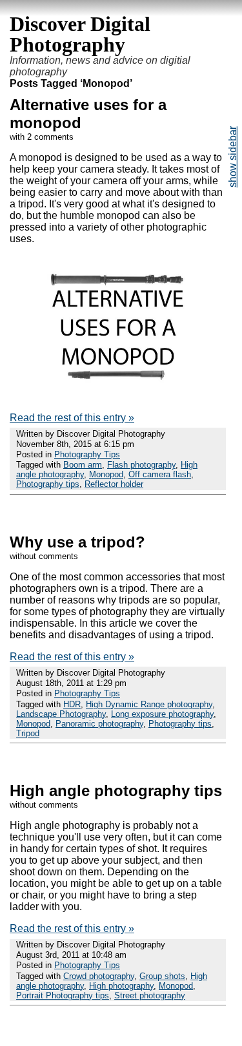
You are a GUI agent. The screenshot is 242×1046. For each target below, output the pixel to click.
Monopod (106, 474)
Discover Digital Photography (80, 34)
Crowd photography (98, 976)
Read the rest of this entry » (72, 417)
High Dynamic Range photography (149, 704)
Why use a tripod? (77, 542)
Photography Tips (87, 454)
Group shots (162, 976)
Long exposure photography (162, 714)
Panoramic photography (99, 723)
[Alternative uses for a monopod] (118, 395)
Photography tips (47, 484)
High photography (121, 986)
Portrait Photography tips (62, 995)
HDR (72, 704)
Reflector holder (114, 484)
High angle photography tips (116, 790)
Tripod (27, 733)
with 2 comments (42, 137)
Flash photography (141, 465)
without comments (44, 556)
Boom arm (82, 465)
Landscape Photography (61, 714)
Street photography (149, 995)
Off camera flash (159, 474)
